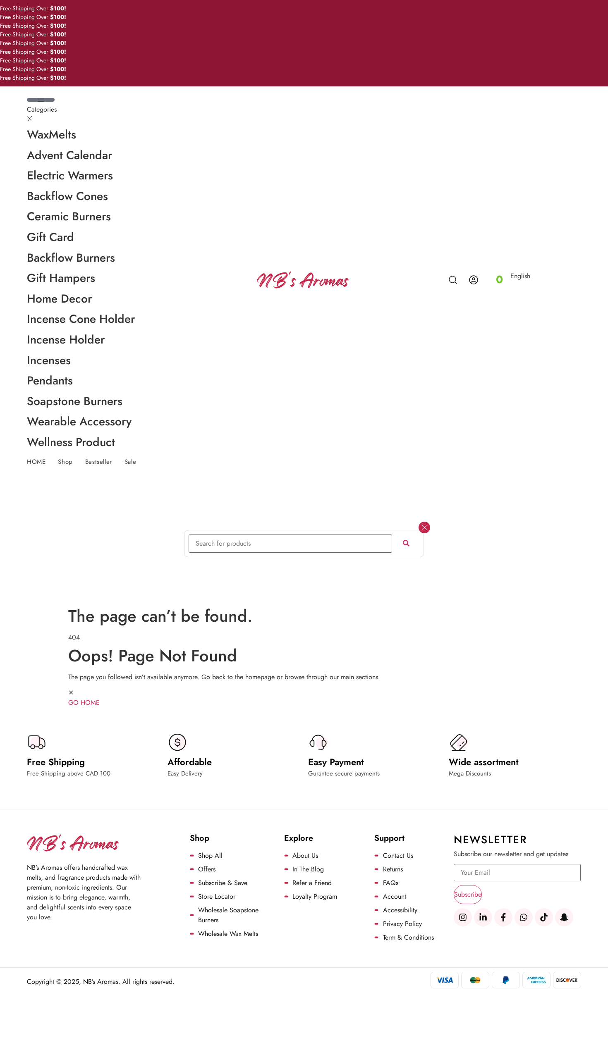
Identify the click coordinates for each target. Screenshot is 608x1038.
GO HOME (84, 702)
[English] (521, 285)
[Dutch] (513, 285)
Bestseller (98, 461)
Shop (65, 461)
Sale (130, 461)
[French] (528, 285)
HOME (36, 461)
